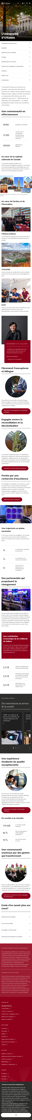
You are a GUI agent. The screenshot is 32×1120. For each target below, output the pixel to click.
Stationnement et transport (11, 1056)
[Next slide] (30, 748)
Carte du (6, 1059)
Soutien (6, 1019)
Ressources (7, 1016)
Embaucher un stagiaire (9, 1014)
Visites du (6, 1053)
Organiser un (8, 1064)
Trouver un (6, 1011)
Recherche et (8, 1042)
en (18, 3)
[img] (5, 3)
